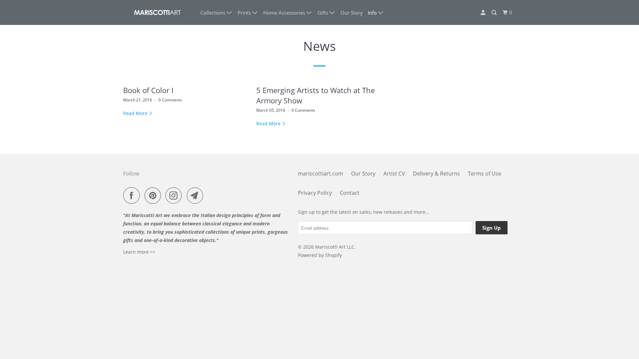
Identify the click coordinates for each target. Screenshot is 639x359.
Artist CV (394, 173)
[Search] (494, 13)
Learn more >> (139, 252)
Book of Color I (148, 90)
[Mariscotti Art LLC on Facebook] (133, 195)
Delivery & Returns (436, 173)
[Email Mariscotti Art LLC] (197, 195)
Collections (213, 12)
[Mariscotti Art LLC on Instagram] (175, 195)
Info (373, 12)
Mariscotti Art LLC (334, 247)
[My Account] (483, 13)
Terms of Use (484, 173)
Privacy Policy (315, 192)
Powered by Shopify (320, 255)
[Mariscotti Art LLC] (157, 12)
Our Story (351, 12)
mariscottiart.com (320, 173)
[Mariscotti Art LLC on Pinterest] (154, 195)
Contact (349, 192)
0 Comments (170, 99)
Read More (136, 113)
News (319, 46)
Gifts (323, 12)
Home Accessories (285, 12)
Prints (245, 12)
